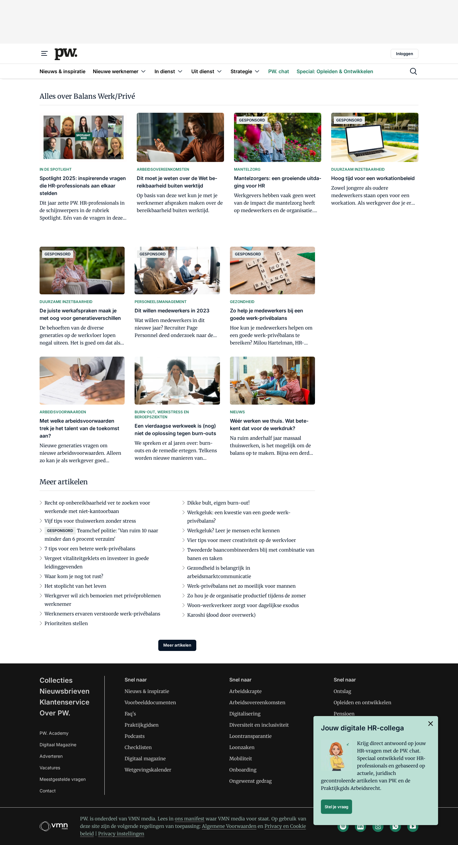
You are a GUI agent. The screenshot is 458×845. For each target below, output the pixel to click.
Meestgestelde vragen (63, 779)
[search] (413, 71)
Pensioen (344, 714)
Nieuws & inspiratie (147, 691)
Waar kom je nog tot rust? (74, 576)
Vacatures (50, 767)
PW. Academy (54, 733)
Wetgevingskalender (148, 770)
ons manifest (189, 819)
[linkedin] (360, 826)
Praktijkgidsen (142, 725)
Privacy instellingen (121, 834)
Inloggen (404, 53)
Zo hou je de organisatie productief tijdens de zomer (246, 596)
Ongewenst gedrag (250, 781)
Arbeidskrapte (245, 691)
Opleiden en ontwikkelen (362, 702)
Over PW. (55, 713)
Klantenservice (64, 702)
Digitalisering (244, 714)
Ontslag (342, 691)
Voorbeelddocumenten (150, 702)
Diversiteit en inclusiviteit (259, 725)
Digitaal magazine (145, 759)
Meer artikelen (177, 645)
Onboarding (242, 770)
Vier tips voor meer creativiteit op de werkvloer (241, 540)
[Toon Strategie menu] (257, 71)
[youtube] (412, 826)
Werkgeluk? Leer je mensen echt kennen (233, 531)
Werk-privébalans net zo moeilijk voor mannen (241, 586)
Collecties (56, 680)
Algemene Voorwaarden (229, 826)
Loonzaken (242, 747)
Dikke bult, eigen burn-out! (218, 503)
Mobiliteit (240, 759)
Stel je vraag (336, 806)
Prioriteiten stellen (66, 623)
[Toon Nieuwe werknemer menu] (143, 71)
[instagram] (378, 826)
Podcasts (135, 736)
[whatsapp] (395, 826)
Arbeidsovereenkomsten (257, 702)
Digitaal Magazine (58, 744)
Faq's (130, 714)
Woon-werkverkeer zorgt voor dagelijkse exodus (243, 605)
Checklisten (138, 747)
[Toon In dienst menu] (180, 71)
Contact (48, 790)
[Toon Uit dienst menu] (219, 71)
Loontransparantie (250, 736)
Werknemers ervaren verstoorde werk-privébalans (102, 614)
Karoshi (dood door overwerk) (221, 615)
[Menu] (45, 53)
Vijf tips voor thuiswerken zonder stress (90, 521)
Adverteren (51, 756)
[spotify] (343, 826)
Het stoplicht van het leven (75, 586)
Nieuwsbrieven (64, 691)
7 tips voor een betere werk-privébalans (90, 549)
